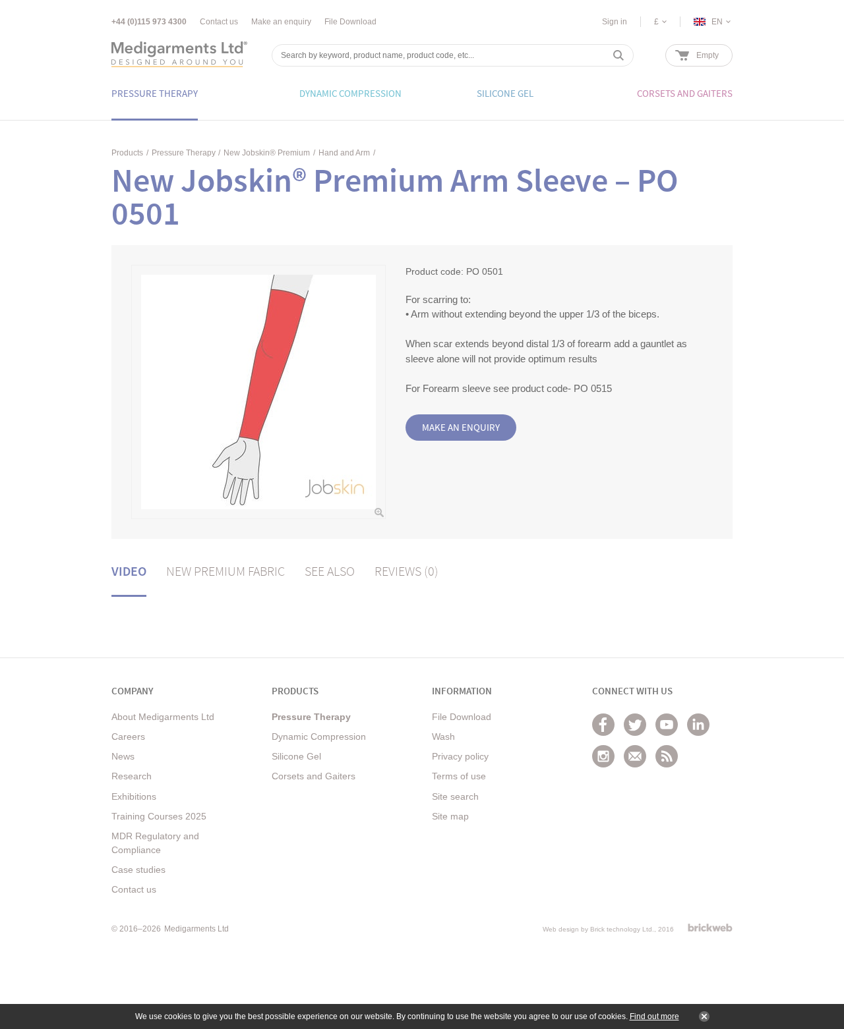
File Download (350, 21)
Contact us (219, 21)
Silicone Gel (296, 756)
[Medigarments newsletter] (635, 756)
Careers (128, 736)
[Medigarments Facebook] (603, 724)
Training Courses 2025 (158, 816)
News (123, 756)
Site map (450, 816)
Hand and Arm (344, 152)
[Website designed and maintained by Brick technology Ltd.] (710, 928)
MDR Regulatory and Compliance (155, 843)
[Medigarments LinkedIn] (698, 724)
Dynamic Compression (319, 736)
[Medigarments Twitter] (635, 724)
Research (131, 776)
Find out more (654, 1016)
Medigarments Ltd (196, 928)
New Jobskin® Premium (267, 152)
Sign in (614, 21)
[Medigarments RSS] (666, 756)
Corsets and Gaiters (313, 776)
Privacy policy (460, 756)
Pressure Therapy (184, 152)
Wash (443, 736)
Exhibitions (133, 796)
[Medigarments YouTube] (666, 724)
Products (127, 152)
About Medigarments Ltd (162, 716)
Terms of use (459, 776)
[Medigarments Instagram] (603, 756)
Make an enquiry (281, 21)
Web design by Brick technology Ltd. (598, 929)
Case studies (138, 869)
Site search (455, 796)
